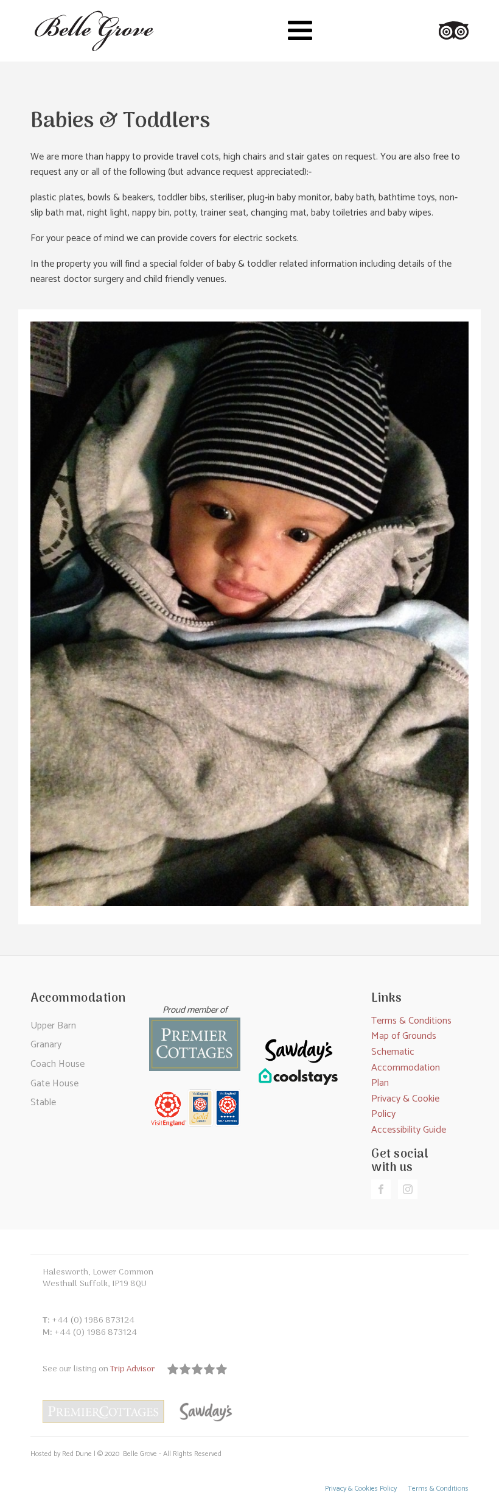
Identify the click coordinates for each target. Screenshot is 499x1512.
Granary (45, 1044)
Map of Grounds (403, 1036)
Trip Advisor (134, 1369)
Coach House (57, 1064)
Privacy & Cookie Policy (405, 1107)
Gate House (54, 1083)
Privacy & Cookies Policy (361, 1489)
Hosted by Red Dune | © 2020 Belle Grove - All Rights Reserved (126, 1454)
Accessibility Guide (408, 1130)
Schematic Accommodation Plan (405, 1067)
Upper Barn (53, 1026)
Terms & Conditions (411, 1021)
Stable (43, 1102)
